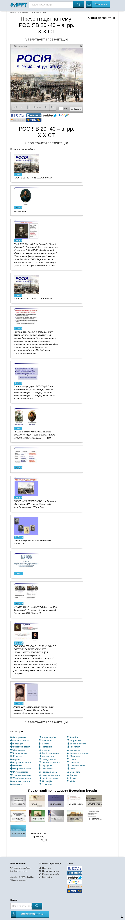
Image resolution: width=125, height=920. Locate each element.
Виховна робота (78, 743)
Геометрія (75, 747)
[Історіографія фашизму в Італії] (37, 816)
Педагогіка (75, 762)
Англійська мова (21, 740)
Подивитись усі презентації (38, 835)
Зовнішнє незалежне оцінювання (80, 753)
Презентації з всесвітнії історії (33, 12)
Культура (17, 756)
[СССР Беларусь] (94, 801)
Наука (73, 759)
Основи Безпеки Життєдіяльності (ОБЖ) (52, 762)
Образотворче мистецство (23, 762)
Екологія (46, 750)
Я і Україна (47, 784)
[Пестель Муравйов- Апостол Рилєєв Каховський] (26, 526)
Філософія (47, 781)
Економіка (75, 750)
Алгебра (74, 737)
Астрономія (75, 740)
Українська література (23, 778)
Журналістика (20, 753)
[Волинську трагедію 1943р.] (18, 831)
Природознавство (22, 768)
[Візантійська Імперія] (75, 801)
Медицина (75, 756)
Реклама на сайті (50, 874)
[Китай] (37, 801)
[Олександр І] (26, 196)
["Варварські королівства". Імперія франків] (75, 816)
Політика (17, 765)
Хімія (72, 781)
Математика (48, 756)
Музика (16, 759)
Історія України (49, 737)
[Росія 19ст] (18, 816)
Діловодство (19, 750)
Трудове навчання (51, 775)
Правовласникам (50, 871)
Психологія (47, 768)
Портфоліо (47, 765)
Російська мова (49, 772)
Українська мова (50, 778)
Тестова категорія (22, 775)
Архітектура (47, 740)
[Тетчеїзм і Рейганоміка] (18, 801)
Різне (72, 768)
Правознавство (77, 765)
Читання (17, 784)
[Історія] (56, 816)
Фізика (73, 778)
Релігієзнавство (20, 772)
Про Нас (46, 868)
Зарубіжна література (52, 753)
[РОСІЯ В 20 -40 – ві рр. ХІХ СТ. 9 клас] (26, 163)
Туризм (73, 775)
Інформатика (19, 737)
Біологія (46, 743)
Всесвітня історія (21, 747)
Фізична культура (21, 781)
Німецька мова (49, 759)
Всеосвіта (47, 877)
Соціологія (75, 772)
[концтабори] (56, 801)
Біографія (18, 743)
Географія (47, 747)
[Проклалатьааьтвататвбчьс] (94, 816)
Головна (14, 12)
